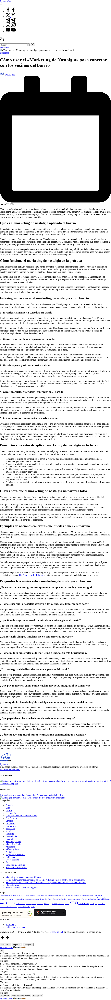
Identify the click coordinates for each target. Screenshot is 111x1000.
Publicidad (10, 857)
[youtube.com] (11, 31)
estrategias (28, 899)
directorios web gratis (67, 895)
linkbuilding (92, 899)
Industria (10, 834)
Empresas (4, 53)
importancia (76, 899)
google (9, 831)
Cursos (9, 810)
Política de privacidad (15, 927)
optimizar (40, 904)
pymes (54, 903)
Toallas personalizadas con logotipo (22, 887)
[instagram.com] (11, 26)
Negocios (10, 852)
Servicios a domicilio (15, 865)
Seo (7, 862)
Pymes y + (5, 764)
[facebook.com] (11, 11)
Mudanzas (10, 846)
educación (78, 895)
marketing (7, 903)
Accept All (28, 944)
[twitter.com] (11, 16)
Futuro (50, 899)
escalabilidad (20, 899)
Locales (107, 899)
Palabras (46, 904)
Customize (5, 944)
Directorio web (56, 932)
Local (101, 898)
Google (55, 899)
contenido (39, 895)
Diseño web (11, 818)
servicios (83, 903)
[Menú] (1, 4)
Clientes (26, 895)
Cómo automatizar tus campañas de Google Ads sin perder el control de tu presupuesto (45, 880)
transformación (12, 907)
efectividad (86, 895)
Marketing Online (14, 844)
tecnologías (93, 904)
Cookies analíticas (11, 974)
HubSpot (23, 575)
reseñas (67, 904)
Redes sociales (12, 859)
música (22, 904)
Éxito (33, 907)
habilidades (62, 899)
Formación (11, 826)
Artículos (10, 805)
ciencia (9, 895)
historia (69, 899)
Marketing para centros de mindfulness (23, 877)
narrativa (29, 904)
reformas (61, 904)
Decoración (11, 813)
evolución (36, 899)
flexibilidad (43, 899)
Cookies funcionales (12, 964)
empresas (4, 899)
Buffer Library (36, 575)
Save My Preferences (21, 996)
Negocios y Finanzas (15, 854)
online (34, 904)
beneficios (3, 895)
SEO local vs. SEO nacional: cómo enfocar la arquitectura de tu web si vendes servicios (46, 882)
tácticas (20, 907)
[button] (28, 44)
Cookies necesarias (11, 953)
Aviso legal (11, 924)
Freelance (10, 828)
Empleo (9, 821)
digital (45, 895)
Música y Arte (12, 849)
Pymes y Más (6, 1)
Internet (9, 839)
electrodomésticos (96, 895)
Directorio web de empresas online (21, 815)
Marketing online (13, 841)
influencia (84, 899)
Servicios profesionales (16, 867)
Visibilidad (26, 907)
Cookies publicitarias (12, 985)
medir (18, 904)
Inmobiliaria (11, 836)
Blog (8, 808)
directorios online (54, 895)
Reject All (17, 944)
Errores (12, 899)
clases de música (18, 895)
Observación (28, 964)
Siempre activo (27, 953)
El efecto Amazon (14, 885)
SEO (74, 903)
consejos (32, 895)
